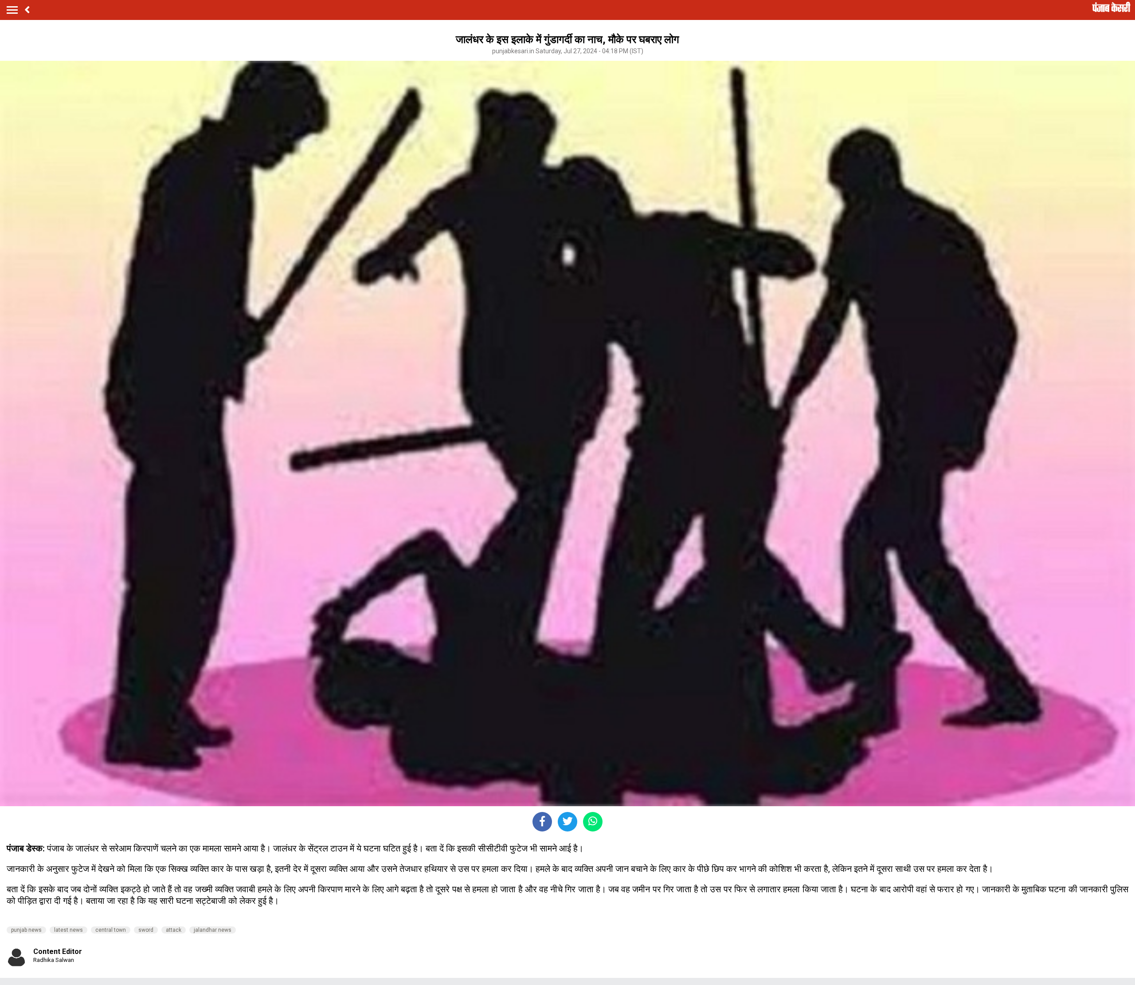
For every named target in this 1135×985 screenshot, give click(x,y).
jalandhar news (212, 930)
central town (110, 930)
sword (145, 930)
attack (173, 930)
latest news (68, 930)
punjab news (26, 930)
